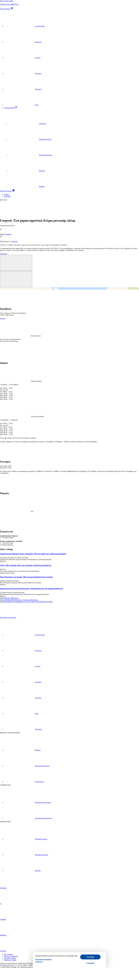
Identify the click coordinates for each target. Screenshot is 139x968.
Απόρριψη (90, 963)
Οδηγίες (2, 318)
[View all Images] (15, 215)
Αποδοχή (90, 957)
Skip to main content (6, 1)
